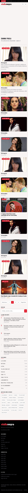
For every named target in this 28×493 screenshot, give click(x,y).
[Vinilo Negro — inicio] (6, 4)
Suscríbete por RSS (5, 429)
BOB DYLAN (4, 407)
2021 (3, 464)
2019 (4, 468)
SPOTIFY (20, 410)
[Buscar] (23, 4)
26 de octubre (4, 88)
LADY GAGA (22, 402)
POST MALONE (15, 402)
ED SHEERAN (4, 395)
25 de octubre (4, 113)
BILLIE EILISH (4, 412)
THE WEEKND (4, 397)
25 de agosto (4, 63)
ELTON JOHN (14, 410)
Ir (25, 311)
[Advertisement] (14, 21)
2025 (3, 456)
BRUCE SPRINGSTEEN (13, 407)
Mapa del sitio (4, 478)
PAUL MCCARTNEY (5, 410)
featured (3, 444)
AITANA (3, 400)
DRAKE (15, 395)
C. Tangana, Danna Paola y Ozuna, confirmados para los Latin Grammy (9, 214)
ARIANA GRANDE (12, 397)
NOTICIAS (3, 438)
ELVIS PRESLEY (21, 397)
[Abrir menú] (25, 4)
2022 (3, 462)
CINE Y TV (3, 446)
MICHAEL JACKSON (6, 405)
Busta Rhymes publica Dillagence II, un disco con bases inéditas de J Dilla (15, 345)
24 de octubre (4, 133)
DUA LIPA (4, 402)
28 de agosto (4, 153)
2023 (3, 460)
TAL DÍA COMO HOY (5, 442)
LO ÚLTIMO (3, 436)
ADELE (9, 402)
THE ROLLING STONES (11, 400)
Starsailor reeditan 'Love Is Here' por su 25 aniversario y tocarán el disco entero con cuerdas (14, 327)
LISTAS (2, 440)
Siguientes (23, 302)
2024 (3, 458)
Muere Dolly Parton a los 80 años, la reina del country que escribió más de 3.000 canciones (15, 352)
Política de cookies (5, 476)
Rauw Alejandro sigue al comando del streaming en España (14, 296)
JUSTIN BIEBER (21, 400)
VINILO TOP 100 (4, 448)
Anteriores (4, 302)
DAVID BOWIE (14, 405)
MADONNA (21, 407)
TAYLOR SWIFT (22, 395)
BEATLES (10, 395)
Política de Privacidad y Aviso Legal (8, 474)
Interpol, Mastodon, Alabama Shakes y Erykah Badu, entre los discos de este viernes (15, 339)
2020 (4, 466)
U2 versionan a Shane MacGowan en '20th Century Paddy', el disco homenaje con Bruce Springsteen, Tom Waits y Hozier (14, 319)
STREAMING (21, 405)
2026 (3, 454)
